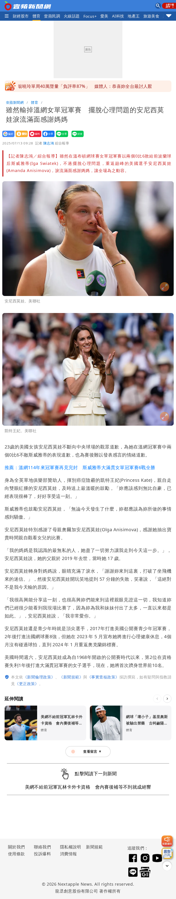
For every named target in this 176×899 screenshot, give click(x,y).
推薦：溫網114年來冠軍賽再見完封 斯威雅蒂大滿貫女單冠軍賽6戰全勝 (80, 467)
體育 (37, 16)
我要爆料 (33, 137)
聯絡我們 (42, 847)
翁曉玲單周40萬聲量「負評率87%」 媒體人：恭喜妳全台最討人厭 (85, 86)
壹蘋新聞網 (15, 102)
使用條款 (16, 853)
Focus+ (90, 16)
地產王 (134, 16)
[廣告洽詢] (167, 853)
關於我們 (16, 847)
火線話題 (72, 16)
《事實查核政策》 (103, 677)
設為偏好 (7, 137)
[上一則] (157, 699)
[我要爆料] (167, 841)
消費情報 (68, 853)
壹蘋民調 (52, 16)
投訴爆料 (42, 853)
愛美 (104, 16)
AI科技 (118, 16)
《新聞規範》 (71, 677)
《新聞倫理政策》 (39, 677)
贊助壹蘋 (20, 137)
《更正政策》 (27, 683)
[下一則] (167, 699)
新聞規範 (94, 847)
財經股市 (21, 16)
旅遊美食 (151, 16)
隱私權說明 (69, 847)
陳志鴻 (48, 143)
